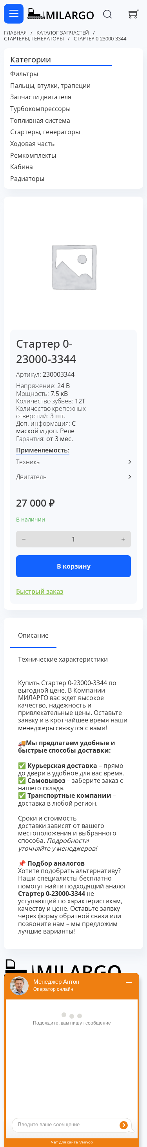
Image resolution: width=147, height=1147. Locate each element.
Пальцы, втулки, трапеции (50, 85)
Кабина (21, 167)
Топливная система (40, 120)
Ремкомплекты (33, 155)
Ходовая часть (32, 144)
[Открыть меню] (14, 14)
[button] (73, 60)
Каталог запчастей (62, 33)
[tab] (33, 636)
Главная (15, 33)
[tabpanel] (73, 807)
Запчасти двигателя (40, 97)
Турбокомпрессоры (40, 109)
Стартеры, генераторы (34, 39)
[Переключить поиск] (107, 14)
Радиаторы (27, 178)
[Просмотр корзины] (134, 14)
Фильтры (24, 74)
